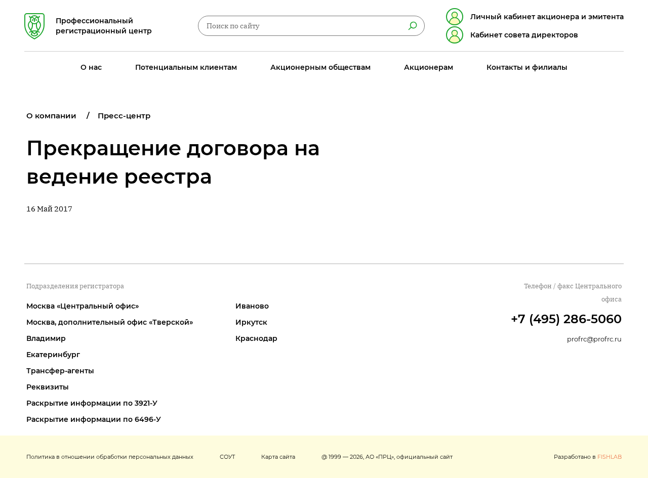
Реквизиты (47, 387)
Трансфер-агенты (60, 370)
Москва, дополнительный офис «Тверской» (109, 322)
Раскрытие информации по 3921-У (91, 403)
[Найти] (412, 25)
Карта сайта (278, 456)
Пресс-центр (124, 115)
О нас (91, 67)
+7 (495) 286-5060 (566, 319)
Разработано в (588, 456)
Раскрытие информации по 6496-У (93, 419)
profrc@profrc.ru (594, 339)
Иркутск (251, 322)
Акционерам (428, 67)
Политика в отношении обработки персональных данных (109, 456)
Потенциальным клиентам (186, 67)
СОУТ (227, 456)
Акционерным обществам (320, 67)
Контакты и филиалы (527, 67)
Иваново (252, 306)
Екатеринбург (53, 354)
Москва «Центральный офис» (82, 306)
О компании (51, 115)
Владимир (46, 338)
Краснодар (256, 338)
